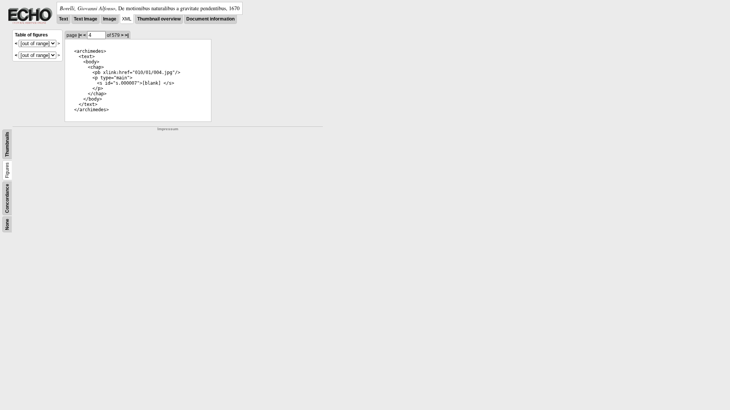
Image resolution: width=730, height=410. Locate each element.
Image (109, 19)
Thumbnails (7, 144)
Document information (210, 19)
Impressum (167, 129)
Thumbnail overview (159, 19)
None (7, 224)
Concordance (7, 198)
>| (127, 35)
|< (80, 35)
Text (63, 19)
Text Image (85, 19)
